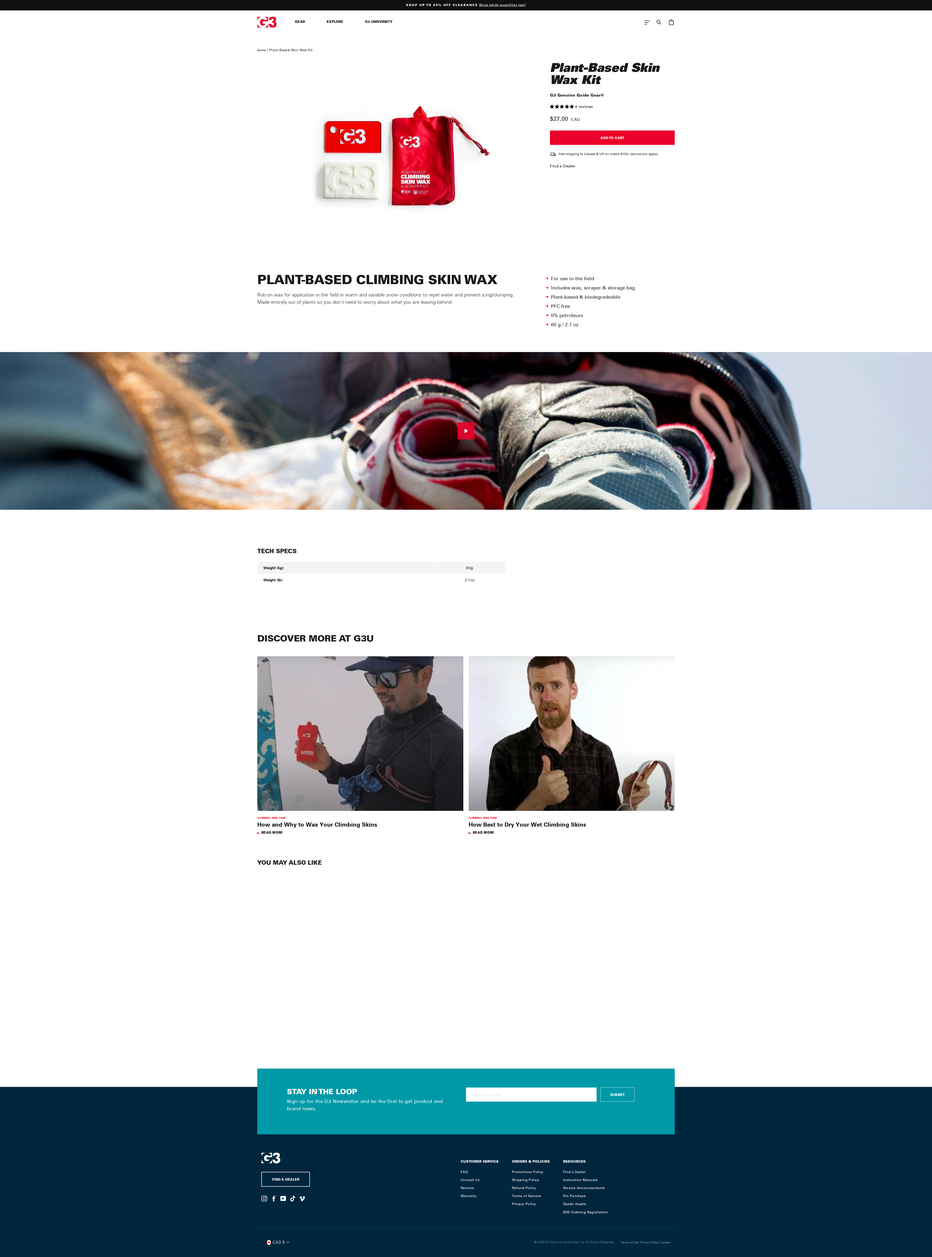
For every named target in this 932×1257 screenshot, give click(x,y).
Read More (272, 833)
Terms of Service (526, 1196)
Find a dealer (285, 1180)
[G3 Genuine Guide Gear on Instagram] (264, 1198)
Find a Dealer (562, 166)
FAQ (464, 1172)
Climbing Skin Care (271, 817)
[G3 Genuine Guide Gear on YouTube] (283, 1198)
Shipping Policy (525, 1180)
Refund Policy (524, 1188)
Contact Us (470, 1180)
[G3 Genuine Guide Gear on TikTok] (293, 1198)
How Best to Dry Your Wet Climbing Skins (527, 824)
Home (261, 50)
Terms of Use (630, 1242)
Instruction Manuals (580, 1180)
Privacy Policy (524, 1204)
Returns (467, 1188)
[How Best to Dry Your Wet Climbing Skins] (572, 733)
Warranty (468, 1196)
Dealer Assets (574, 1204)
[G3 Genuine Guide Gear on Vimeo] (302, 1198)
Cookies (665, 1242)
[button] (562, 106)
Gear (300, 22)
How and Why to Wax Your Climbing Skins (317, 824)
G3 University (378, 22)
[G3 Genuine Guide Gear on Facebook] (274, 1198)
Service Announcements (584, 1188)
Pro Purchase (574, 1196)
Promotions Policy (528, 1172)
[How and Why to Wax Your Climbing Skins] (360, 733)
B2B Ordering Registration (585, 1212)
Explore (335, 22)
